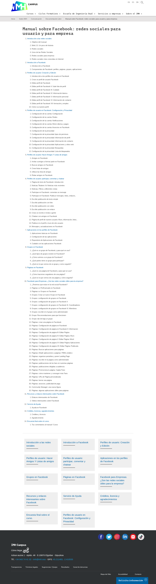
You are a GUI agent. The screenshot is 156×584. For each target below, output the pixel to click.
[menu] (31, 13)
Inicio (13, 19)
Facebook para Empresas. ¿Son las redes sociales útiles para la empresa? (55, 281)
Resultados (65, 567)
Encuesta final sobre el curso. (38, 421)
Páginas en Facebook (35, 267)
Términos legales (31, 567)
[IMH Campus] (24, 6)
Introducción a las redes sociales (39, 39)
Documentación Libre (53, 19)
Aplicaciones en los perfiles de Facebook (42, 230)
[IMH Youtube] (133, 537)
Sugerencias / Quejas (49, 567)
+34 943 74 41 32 (23, 559)
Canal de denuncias (80, 567)
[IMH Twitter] (109, 537)
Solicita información (131, 580)
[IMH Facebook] (101, 537)
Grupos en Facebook (35, 247)
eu (129, 2)
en (137, 2)
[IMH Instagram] (117, 537)
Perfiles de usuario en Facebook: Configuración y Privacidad (49, 110)
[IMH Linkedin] (125, 537)
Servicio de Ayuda (34, 404)
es (133, 2)
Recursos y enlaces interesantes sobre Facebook (45, 394)
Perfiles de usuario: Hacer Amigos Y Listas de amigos (47, 155)
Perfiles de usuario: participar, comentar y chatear (45, 179)
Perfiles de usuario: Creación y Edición (41, 73)
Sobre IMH (23, 19)
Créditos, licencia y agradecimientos (40, 411)
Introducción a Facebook (36, 62)
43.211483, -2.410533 (63, 559)
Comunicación (36, 19)
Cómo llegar (16, 550)
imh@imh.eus (39, 559)
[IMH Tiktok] (141, 537)
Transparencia (16, 567)
